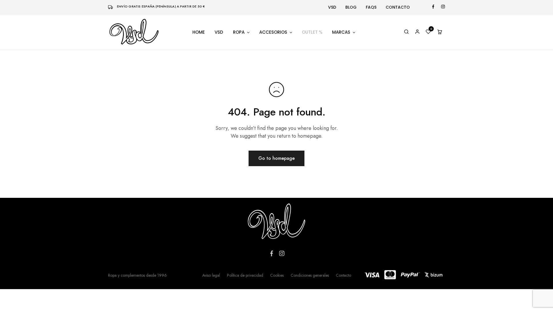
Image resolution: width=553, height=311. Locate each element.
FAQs (371, 7)
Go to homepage (276, 158)
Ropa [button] (239, 32)
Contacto (398, 7)
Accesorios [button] (273, 32)
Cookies (277, 275)
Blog (351, 7)
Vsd (332, 7)
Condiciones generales (310, 275)
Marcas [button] (341, 32)
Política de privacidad (245, 275)
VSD (219, 32)
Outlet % (312, 32)
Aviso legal (211, 275)
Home (198, 32)
